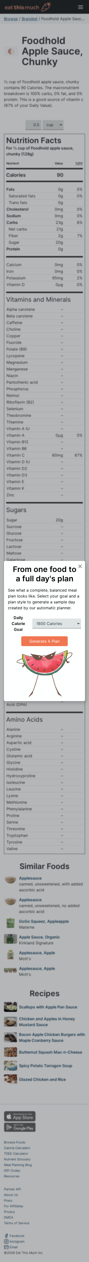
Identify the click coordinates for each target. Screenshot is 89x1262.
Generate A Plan (44, 641)
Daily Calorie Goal (18, 623)
